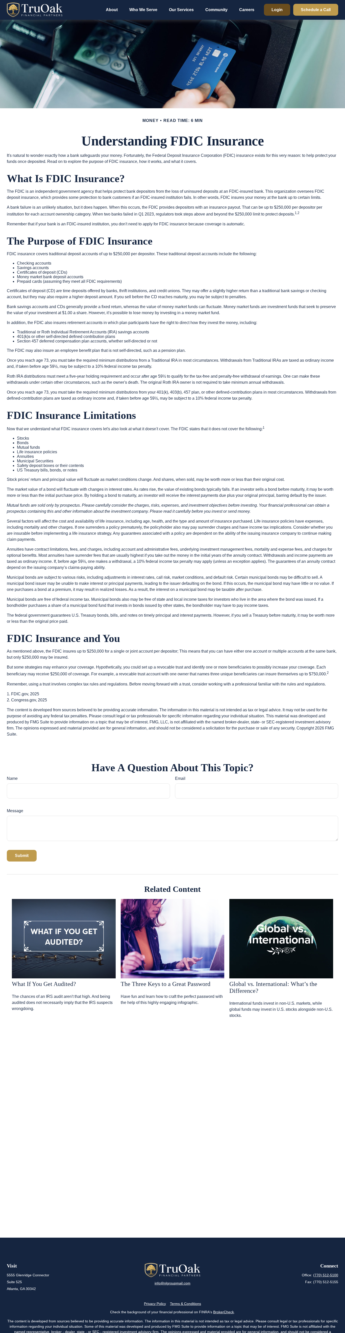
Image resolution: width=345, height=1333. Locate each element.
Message (15, 811)
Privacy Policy (155, 1304)
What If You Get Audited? (44, 984)
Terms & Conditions (185, 1304)
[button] (112, 9)
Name (12, 778)
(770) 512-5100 (325, 1275)
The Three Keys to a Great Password (165, 984)
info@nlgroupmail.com (172, 1283)
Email (180, 778)
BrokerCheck (223, 1312)
